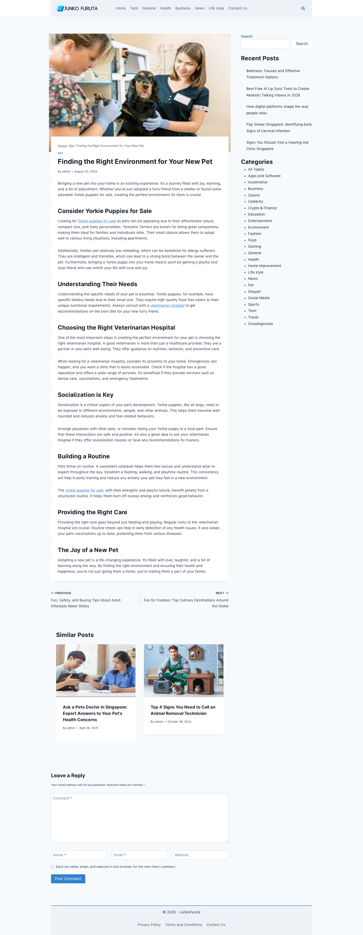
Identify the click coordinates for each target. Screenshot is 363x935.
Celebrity (255, 201)
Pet (60, 153)
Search (247, 36)
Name (59, 855)
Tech (134, 8)
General (149, 8)
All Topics (256, 169)
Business (183, 8)
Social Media (259, 298)
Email (120, 855)
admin (66, 171)
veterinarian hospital (167, 305)
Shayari (254, 291)
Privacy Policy (149, 925)
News (200, 8)
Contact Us (237, 8)
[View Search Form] (303, 8)
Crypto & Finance (262, 208)
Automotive (257, 182)
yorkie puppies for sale (84, 490)
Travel (253, 317)
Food (252, 240)
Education (256, 214)
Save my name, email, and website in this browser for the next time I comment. (116, 867)
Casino (254, 195)
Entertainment (260, 221)
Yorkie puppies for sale (97, 221)
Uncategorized (260, 324)
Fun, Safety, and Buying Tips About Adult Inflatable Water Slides (86, 599)
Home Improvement (264, 266)
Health (165, 8)
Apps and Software (264, 176)
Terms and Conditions (183, 925)
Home (121, 8)
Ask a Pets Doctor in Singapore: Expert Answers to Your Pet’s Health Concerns (95, 713)
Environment (258, 227)
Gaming (254, 246)
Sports (253, 304)
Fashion (254, 233)
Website (181, 855)
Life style (216, 8)
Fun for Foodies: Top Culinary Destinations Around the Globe (186, 599)
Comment (62, 798)
